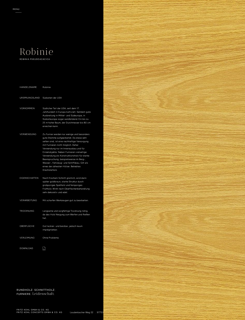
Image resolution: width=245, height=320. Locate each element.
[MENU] (18, 14)
